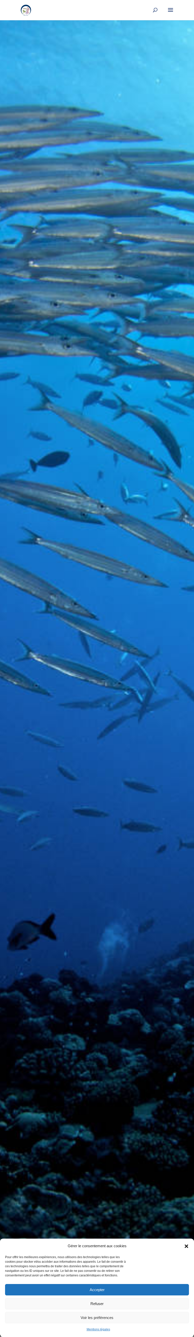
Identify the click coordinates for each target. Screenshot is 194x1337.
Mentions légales (98, 1329)
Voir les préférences (97, 1317)
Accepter (97, 1290)
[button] (186, 1246)
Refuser (97, 1304)
